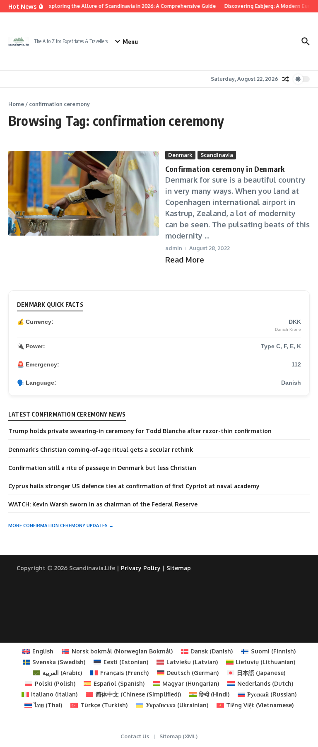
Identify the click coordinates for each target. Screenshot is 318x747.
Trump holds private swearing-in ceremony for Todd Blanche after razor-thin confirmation (140, 430)
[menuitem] (38, 651)
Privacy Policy (141, 567)
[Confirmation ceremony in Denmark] (83, 193)
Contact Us (134, 736)
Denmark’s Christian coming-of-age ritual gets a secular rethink (100, 449)
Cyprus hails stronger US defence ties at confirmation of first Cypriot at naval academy (134, 485)
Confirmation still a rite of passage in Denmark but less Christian (102, 467)
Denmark (180, 155)
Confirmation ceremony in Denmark (226, 168)
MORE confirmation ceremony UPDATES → (60, 525)
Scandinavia (216, 155)
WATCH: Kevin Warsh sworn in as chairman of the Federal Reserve (103, 504)
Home (16, 104)
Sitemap (178, 567)
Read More (184, 259)
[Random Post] (285, 79)
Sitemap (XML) (178, 736)
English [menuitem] (42, 651)
